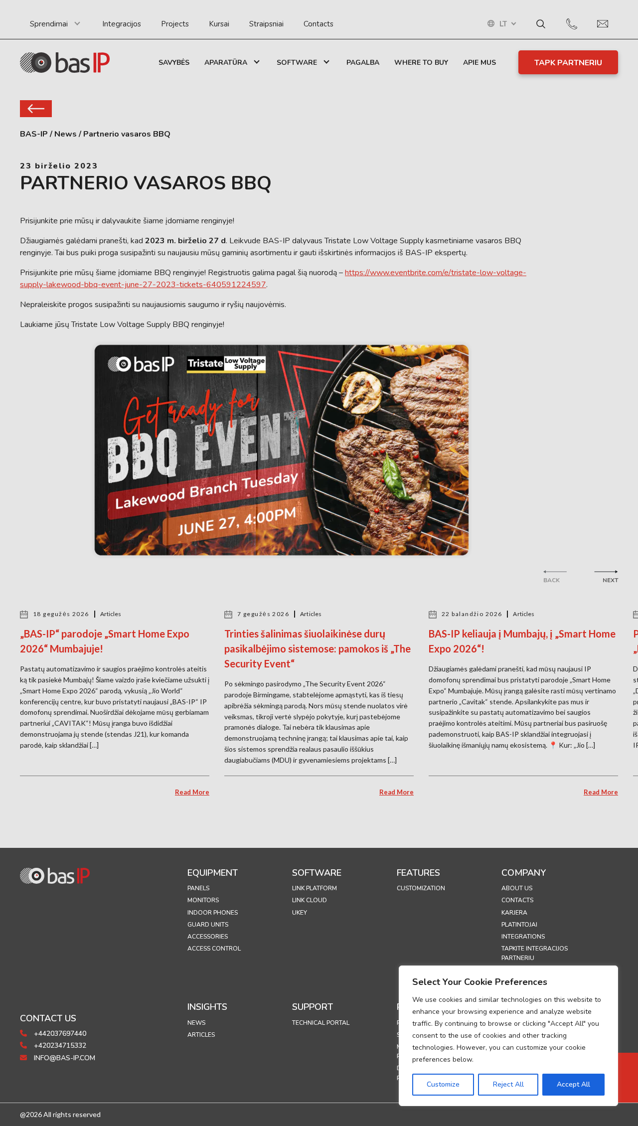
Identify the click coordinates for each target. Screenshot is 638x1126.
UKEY (299, 913)
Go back (36, 108)
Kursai (219, 24)
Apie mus (479, 62)
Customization (421, 888)
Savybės (174, 62)
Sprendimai (49, 24)
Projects (175, 24)
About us (516, 888)
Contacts (318, 24)
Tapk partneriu (568, 62)
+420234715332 (59, 1045)
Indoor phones (212, 913)
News (196, 1023)
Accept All (573, 1084)
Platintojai (519, 925)
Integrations (523, 937)
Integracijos (121, 24)
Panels (198, 888)
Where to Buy (421, 62)
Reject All (508, 1084)
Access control (214, 949)
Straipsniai (266, 24)
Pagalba (362, 62)
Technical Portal (320, 1023)
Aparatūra (225, 62)
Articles (201, 1035)
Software (297, 62)
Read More (192, 792)
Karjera (514, 913)
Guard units (207, 925)
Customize (443, 1084)
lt (503, 24)
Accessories (207, 937)
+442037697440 (59, 1033)
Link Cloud (309, 900)
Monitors (203, 900)
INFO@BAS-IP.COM (63, 1058)
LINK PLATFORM (314, 888)
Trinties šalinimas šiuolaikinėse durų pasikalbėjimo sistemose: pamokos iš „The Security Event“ (317, 648)
